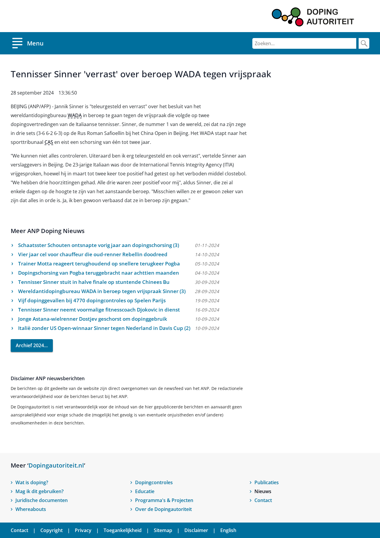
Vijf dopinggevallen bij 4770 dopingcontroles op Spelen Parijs (92, 300)
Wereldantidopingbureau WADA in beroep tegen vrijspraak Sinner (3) (102, 291)
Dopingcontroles (154, 482)
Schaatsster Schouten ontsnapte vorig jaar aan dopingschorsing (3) (98, 245)
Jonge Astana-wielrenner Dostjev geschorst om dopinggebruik (92, 318)
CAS (49, 142)
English (228, 530)
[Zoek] (364, 43)
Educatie (144, 491)
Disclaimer (196, 530)
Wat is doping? (31, 482)
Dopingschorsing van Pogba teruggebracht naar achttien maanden (98, 272)
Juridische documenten (41, 500)
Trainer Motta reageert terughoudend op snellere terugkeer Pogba (99, 263)
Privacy (83, 530)
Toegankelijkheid (123, 530)
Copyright (51, 530)
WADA (75, 115)
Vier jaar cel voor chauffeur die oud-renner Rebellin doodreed (92, 254)
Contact (263, 500)
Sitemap (163, 530)
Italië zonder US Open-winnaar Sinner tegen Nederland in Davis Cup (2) (104, 328)
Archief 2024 (30, 345)
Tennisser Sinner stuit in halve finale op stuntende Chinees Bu (94, 282)
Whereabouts (30, 509)
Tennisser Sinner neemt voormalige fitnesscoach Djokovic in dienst (99, 309)
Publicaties (266, 482)
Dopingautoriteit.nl (56, 465)
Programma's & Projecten (164, 500)
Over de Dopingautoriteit (163, 509)
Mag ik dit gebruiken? (39, 491)
